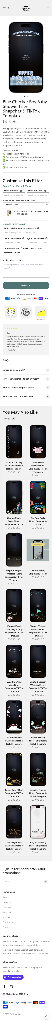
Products (7, 917)
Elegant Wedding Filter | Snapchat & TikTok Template (38, 845)
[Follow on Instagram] (11, 986)
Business (7, 907)
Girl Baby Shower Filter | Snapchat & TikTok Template (14, 740)
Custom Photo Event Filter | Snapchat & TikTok (14, 521)
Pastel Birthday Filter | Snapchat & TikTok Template (38, 740)
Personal (7, 912)
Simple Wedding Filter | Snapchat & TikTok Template (14, 465)
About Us (7, 902)
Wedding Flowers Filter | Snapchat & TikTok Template (38, 793)
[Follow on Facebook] (4, 986)
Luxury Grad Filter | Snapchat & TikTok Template (14, 793)
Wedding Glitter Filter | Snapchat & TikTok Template (14, 845)
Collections (8, 922)
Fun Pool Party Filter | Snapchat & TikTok (38, 521)
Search (6, 897)
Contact (6, 927)
